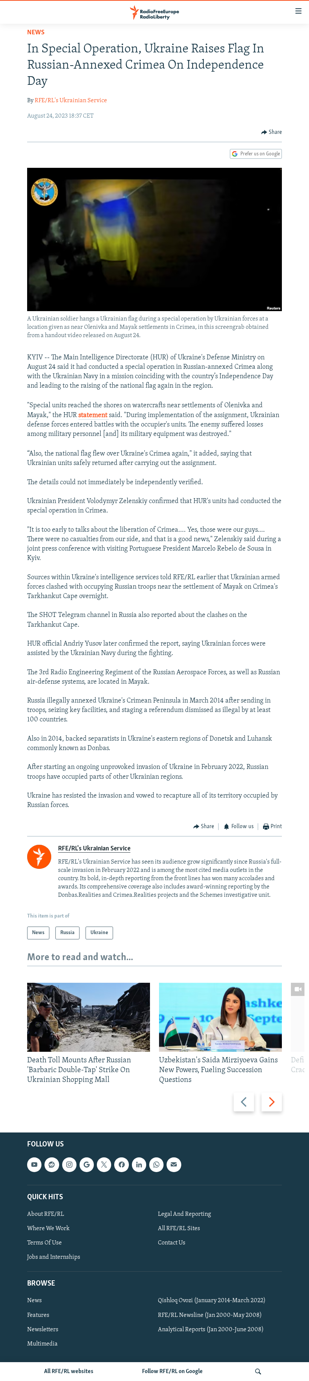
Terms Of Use (44, 1243)
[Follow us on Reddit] (51, 1165)
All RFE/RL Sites (179, 1229)
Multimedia (42, 1344)
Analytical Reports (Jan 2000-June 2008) (211, 1330)
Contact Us (171, 1243)
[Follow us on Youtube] (34, 1165)
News (35, 32)
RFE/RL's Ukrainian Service (71, 101)
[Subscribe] (174, 1165)
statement (93, 415)
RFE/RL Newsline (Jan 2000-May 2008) (210, 1315)
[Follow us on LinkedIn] (139, 1165)
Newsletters (42, 1330)
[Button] (271, 132)
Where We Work (48, 1229)
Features (38, 1315)
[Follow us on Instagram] (69, 1165)
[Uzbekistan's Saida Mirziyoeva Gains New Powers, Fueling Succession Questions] (220, 1017)
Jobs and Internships (53, 1257)
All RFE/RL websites (68, 1372)
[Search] (258, 1371)
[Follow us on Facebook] (121, 1165)
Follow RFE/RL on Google (172, 1372)
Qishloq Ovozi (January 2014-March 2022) (212, 1301)
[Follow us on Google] (87, 1165)
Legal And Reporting (184, 1214)
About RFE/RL (45, 1214)
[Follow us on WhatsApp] (156, 1165)
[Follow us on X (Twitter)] (104, 1165)
